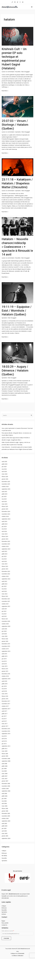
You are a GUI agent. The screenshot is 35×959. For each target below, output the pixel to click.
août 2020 (4, 629)
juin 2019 (4, 658)
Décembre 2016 (6, 728)
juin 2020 (4, 631)
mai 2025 (4, 499)
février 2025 (5, 506)
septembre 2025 (6, 489)
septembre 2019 (6, 651)
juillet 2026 (4, 464)
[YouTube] (22, 2)
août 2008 (4, 763)
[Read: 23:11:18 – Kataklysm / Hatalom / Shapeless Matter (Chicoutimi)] (17, 167)
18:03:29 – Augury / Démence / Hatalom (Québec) (15, 371)
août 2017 (4, 711)
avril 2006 (4, 803)
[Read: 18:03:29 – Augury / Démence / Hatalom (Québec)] (17, 352)
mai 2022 (4, 589)
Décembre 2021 (6, 599)
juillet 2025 (4, 494)
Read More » (5, 90)
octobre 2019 (5, 648)
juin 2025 (4, 496)
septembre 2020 (6, 626)
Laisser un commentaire (8, 71)
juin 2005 (4, 828)
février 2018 (5, 696)
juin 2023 (4, 556)
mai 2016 (4, 736)
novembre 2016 (6, 731)
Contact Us (4, 925)
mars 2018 (4, 693)
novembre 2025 (6, 484)
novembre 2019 (6, 646)
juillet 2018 (4, 683)
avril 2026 (4, 471)
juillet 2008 (4, 766)
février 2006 (5, 808)
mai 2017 (4, 718)
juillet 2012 (4, 748)
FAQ (17, 951)
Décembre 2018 (6, 673)
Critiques (4, 850)
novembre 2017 (6, 703)
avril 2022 (4, 591)
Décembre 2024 (6, 511)
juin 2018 (4, 686)
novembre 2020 (6, 621)
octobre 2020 (5, 624)
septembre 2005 (6, 821)
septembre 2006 (6, 791)
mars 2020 (4, 636)
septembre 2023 (6, 549)
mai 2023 (4, 559)
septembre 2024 (6, 519)
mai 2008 (4, 771)
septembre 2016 (6, 733)
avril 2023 (4, 561)
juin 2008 (4, 768)
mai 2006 (4, 801)
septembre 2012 (6, 746)
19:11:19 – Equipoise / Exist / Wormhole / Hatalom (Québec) (17, 311)
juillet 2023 (4, 554)
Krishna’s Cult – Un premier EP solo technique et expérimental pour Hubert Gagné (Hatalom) (14, 58)
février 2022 (5, 596)
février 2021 (5, 619)
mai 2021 (4, 614)
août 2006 (4, 793)
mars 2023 (4, 564)
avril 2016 (4, 738)
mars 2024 (4, 534)
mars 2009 (4, 751)
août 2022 (4, 581)
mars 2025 (4, 504)
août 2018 (4, 681)
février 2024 (5, 536)
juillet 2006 (4, 796)
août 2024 (4, 521)
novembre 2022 (6, 574)
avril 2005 (4, 831)
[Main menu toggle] (31, 7)
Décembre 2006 (6, 783)
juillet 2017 (4, 713)
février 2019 (5, 668)
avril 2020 (4, 633)
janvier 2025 (5, 509)
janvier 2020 (5, 641)
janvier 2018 (5, 698)
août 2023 (4, 551)
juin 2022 (4, 586)
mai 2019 (4, 661)
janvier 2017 (5, 726)
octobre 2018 (5, 676)
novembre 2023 (6, 544)
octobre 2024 (5, 516)
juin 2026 (4, 466)
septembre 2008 (6, 761)
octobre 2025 (5, 486)
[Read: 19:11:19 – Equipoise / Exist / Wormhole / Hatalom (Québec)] (17, 292)
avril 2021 (4, 616)
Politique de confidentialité (17, 953)
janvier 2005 (5, 836)
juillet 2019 (4, 656)
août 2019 (4, 653)
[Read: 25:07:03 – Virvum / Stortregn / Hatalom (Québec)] (17, 106)
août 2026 (4, 461)
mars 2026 (4, 474)
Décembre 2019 (6, 643)
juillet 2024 (4, 524)
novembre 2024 (6, 514)
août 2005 (4, 823)
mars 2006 (4, 806)
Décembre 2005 (6, 813)
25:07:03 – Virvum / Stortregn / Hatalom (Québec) (15, 125)
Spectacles (18, 132)
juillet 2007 (4, 776)
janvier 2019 (5, 671)
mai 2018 (4, 688)
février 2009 (5, 753)
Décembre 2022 (6, 571)
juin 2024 (4, 526)
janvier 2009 (5, 756)
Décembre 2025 (6, 481)
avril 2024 (4, 531)
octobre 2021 (5, 604)
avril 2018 (4, 691)
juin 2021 (4, 611)
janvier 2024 (5, 539)
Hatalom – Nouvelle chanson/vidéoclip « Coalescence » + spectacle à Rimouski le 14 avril (17, 247)
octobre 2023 (5, 546)
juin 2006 (4, 798)
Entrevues (4, 853)
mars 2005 (4, 833)
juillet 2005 (4, 826)
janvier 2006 (5, 811)
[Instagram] (20, 2)
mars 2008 (4, 773)
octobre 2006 (5, 788)
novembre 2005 (6, 816)
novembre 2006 (6, 786)
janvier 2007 (5, 781)
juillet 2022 (4, 584)
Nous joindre (5, 923)
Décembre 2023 (6, 541)
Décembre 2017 (6, 701)
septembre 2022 (6, 579)
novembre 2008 (6, 758)
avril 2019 (4, 663)
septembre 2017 (6, 708)
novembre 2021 (6, 601)
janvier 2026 (5, 479)
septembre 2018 (6, 678)
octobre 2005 (5, 818)
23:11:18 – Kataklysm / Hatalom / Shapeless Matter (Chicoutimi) (17, 183)
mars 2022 (4, 594)
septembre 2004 (6, 838)
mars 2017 (4, 723)
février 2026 (5, 476)
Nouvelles (17, 71)
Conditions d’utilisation (17, 955)
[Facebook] (15, 2)
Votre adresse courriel (8, 931)
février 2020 (5, 639)
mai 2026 (4, 469)
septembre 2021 (6, 606)
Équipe (3, 921)
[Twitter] (17, 2)
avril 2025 (4, 501)
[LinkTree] (12, 2)
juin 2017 (4, 716)
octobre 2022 (5, 576)
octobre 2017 (5, 706)
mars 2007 (4, 778)
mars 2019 (4, 666)
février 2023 (5, 566)
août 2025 (4, 491)
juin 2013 (4, 743)
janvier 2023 (5, 569)
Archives (4, 914)
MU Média (4, 855)
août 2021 (4, 609)
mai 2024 (4, 529)
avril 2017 (4, 721)
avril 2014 (4, 741)
